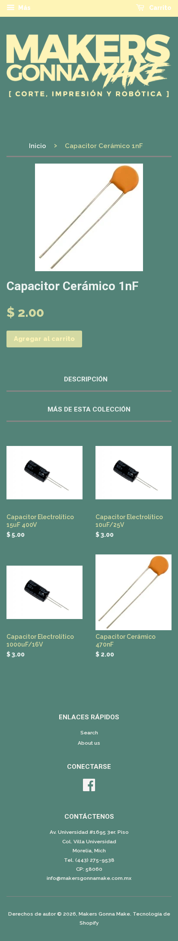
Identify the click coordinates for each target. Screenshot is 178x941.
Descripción (86, 379)
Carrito (160, 7)
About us (89, 743)
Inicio (37, 146)
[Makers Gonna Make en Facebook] (89, 788)
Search (89, 733)
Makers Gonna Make (104, 914)
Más (24, 7)
